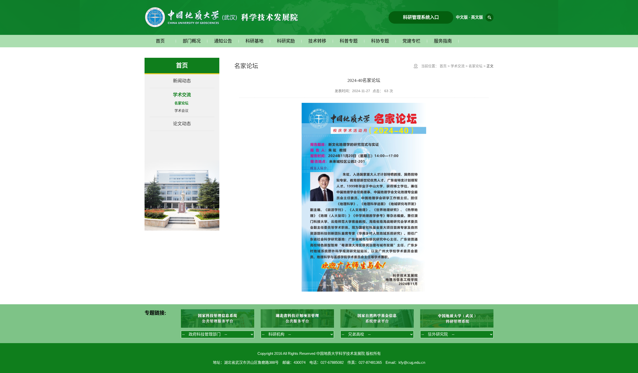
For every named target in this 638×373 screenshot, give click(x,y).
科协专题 (380, 41)
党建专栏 (411, 41)
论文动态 (182, 123)
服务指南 (443, 41)
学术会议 (181, 111)
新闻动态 (182, 80)
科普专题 (349, 41)
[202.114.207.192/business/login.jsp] (456, 318)
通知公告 (223, 41)
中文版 (462, 17)
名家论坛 (181, 103)
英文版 (477, 17)
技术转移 (317, 41)
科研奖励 (286, 41)
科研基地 (254, 41)
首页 (160, 41)
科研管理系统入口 (421, 17)
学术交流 (182, 94)
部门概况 (192, 41)
